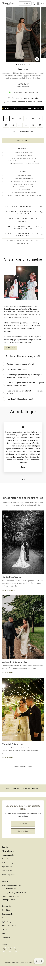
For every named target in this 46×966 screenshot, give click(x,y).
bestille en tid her (17, 326)
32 (26, 118)
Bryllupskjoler (7, 867)
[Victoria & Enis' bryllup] (23, 709)
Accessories (6, 918)
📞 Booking (6, 922)
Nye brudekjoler (8, 855)
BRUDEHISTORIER (9, 926)
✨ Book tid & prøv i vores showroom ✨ (23, 108)
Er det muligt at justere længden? (23, 220)
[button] (25, 4)
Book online (23, 831)
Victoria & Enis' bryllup (12, 744)
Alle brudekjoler (8, 851)
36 (39, 118)
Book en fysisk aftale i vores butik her (20, 337)
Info (3, 934)
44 (26, 125)
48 (40, 125)
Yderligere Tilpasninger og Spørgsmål (23, 242)
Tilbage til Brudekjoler (25, 788)
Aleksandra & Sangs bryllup (14, 662)
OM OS (4, 930)
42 (19, 125)
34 (33, 118)
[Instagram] (4, 949)
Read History (7, 590)
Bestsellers (6, 859)
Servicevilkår (7, 871)
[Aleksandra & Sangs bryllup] (23, 627)
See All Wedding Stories (23, 766)
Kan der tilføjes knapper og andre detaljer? (23, 227)
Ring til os (23, 824)
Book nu (10, 347)
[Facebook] (10, 949)
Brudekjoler (6, 910)
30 (20, 118)
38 (6, 125)
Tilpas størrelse (26, 132)
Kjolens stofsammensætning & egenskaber (23, 235)
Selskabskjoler (7, 914)
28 (13, 118)
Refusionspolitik (8, 875)
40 (12, 125)
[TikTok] (16, 949)
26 (6, 118)
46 (33, 125)
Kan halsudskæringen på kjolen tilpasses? (23, 213)
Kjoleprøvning (7, 863)
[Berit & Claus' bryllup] (23, 542)
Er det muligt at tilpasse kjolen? (23, 206)
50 (14, 132)
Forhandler (6, 938)
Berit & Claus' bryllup (11, 577)
